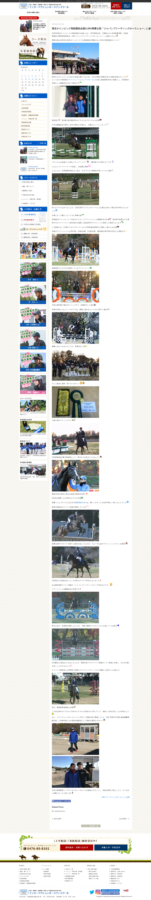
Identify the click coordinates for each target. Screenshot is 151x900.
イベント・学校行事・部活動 (31, 199)
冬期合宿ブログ (26, 136)
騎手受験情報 (25, 126)
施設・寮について (28, 186)
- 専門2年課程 (47, 874)
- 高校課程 (46, 871)
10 (26, 79)
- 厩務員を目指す (93, 874)
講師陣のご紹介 (27, 190)
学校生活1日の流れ (28, 195)
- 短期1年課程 (47, 876)
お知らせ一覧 (69, 869)
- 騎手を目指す (92, 871)
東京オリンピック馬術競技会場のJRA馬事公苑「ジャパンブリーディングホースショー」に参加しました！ (102, 18)
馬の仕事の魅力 (92, 869)
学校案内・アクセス (88, 3)
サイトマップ (99, 3)
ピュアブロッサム (88, 80)
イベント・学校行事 (124, 17)
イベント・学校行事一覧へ (90, 826)
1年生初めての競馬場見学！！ (37, 159)
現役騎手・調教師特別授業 (29, 115)
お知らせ (24, 101)
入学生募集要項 (115, 869)
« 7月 (22, 90)
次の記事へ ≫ (124, 819)
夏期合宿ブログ (26, 133)
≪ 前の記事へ (57, 819)
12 (33, 79)
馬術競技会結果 (26, 122)
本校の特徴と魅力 (28, 182)
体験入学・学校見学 (116, 874)
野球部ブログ (25, 129)
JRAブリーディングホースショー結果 (116, 797)
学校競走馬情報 (26, 112)
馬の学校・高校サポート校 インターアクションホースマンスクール (98, 17)
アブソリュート (74, 80)
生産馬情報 (24, 108)
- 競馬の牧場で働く (93, 876)
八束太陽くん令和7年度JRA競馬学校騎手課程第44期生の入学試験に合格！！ (37, 151)
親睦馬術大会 (80, 502)
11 (29, 79)
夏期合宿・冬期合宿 (116, 876)
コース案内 (46, 869)
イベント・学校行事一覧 (29, 119)
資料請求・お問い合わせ (118, 871)
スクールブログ (26, 104)
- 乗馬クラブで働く (93, 878)
